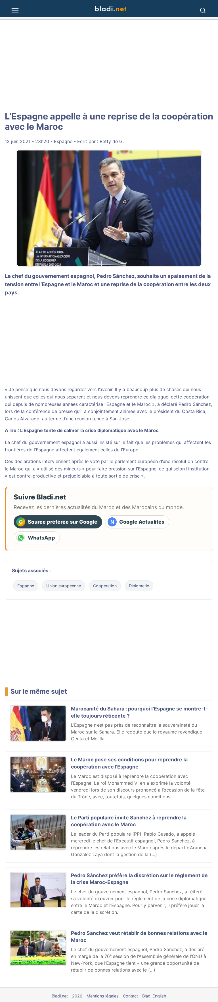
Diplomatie (139, 585)
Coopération (105, 585)
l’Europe (129, 450)
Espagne (63, 141)
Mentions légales (103, 995)
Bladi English (154, 995)
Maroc (17, 469)
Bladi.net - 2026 (67, 995)
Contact (130, 995)
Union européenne (63, 585)
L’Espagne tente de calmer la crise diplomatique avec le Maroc (89, 430)
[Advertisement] (109, 65)
